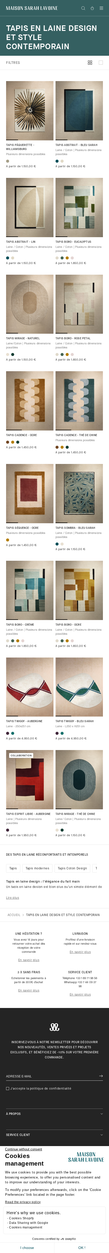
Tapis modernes (37, 868)
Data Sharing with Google (28, 1223)
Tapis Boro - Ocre (68, 625)
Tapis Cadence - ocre (21, 435)
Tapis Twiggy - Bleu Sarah (75, 721)
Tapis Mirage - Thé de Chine (75, 814)
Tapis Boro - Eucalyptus (73, 242)
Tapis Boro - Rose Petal (73, 338)
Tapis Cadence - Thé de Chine (76, 435)
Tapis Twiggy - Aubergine (24, 721)
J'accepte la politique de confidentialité (40, 1088)
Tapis (13, 868)
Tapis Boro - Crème (20, 625)
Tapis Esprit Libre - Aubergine (28, 814)
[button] (101, 8)
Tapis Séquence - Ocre (22, 528)
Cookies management (25, 1227)
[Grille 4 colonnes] (90, 63)
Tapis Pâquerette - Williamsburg (20, 147)
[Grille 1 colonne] (101, 63)
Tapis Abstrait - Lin (20, 242)
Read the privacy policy (23, 1202)
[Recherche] (83, 8)
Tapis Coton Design (72, 868)
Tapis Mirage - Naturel (23, 338)
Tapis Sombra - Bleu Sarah (75, 528)
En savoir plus (28, 960)
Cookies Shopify (21, 1218)
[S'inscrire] (101, 1076)
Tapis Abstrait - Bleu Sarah (76, 145)
